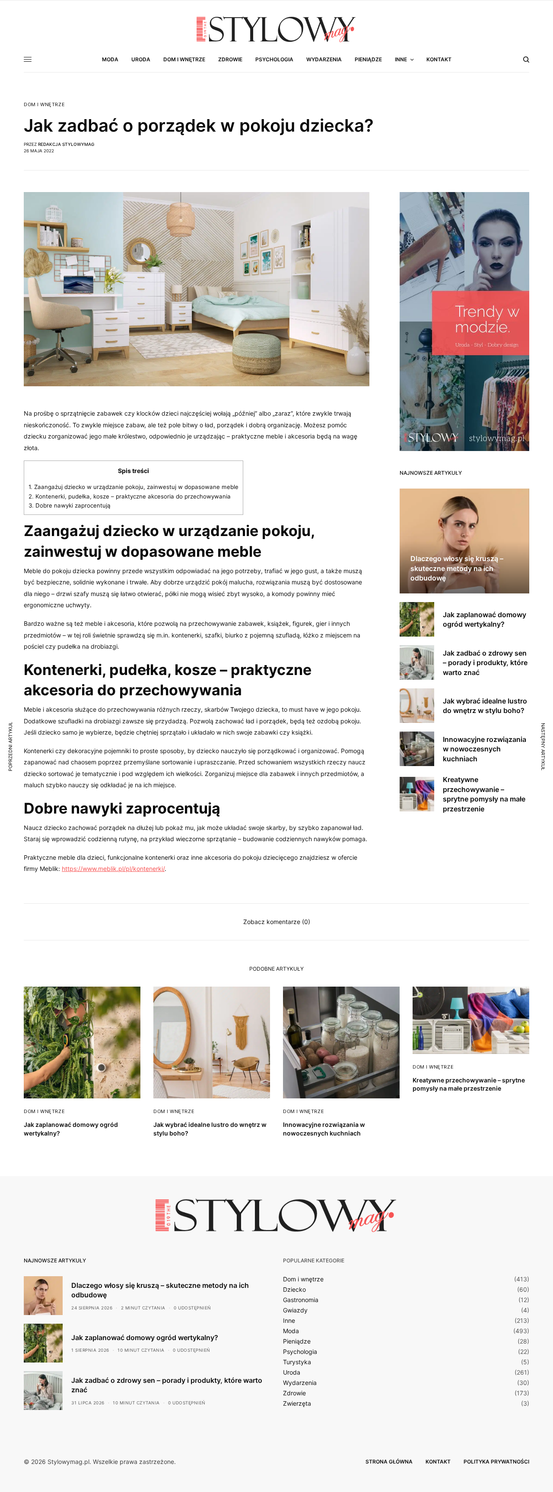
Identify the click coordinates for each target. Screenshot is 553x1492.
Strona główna (389, 1461)
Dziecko (294, 1290)
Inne (289, 1321)
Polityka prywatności (496, 1461)
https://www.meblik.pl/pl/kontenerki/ (113, 868)
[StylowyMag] (276, 29)
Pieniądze (297, 1341)
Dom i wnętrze (44, 104)
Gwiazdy (295, 1310)
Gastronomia (300, 1300)
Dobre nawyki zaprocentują (70, 505)
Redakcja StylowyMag (66, 144)
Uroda (291, 1372)
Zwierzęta (297, 1404)
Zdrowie (294, 1393)
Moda (291, 1331)
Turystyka (297, 1362)
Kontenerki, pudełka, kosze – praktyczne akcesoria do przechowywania (130, 496)
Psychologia (300, 1352)
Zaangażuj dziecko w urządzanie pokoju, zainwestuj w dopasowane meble (133, 486)
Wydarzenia (300, 1383)
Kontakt (438, 1461)
